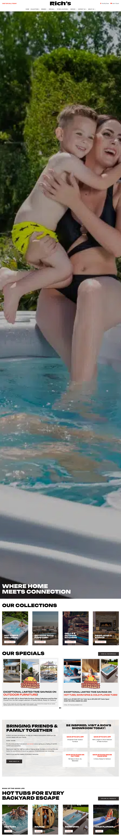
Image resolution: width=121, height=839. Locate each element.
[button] (60, 707)
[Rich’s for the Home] (60, 2)
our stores (30, 744)
